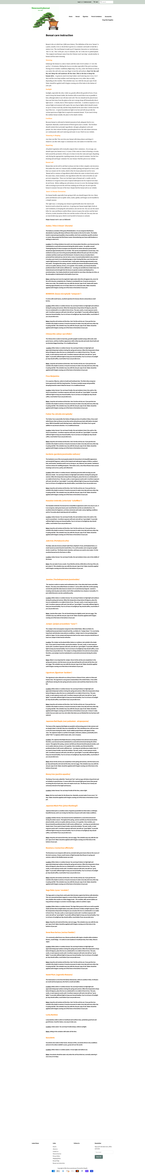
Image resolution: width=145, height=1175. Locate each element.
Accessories (108, 16)
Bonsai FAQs (56, 1161)
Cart (97, 2)
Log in (79, 2)
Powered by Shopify (82, 1168)
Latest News (35, 1143)
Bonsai (78, 16)
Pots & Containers (96, 16)
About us (55, 1149)
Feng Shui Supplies (107, 20)
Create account (87, 2)
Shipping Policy (57, 1158)
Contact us (55, 1151)
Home (70, 16)
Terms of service (57, 1154)
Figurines (85, 16)
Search (54, 1146)
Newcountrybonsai (72, 1168)
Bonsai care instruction (59, 1163)
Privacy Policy (56, 1156)
